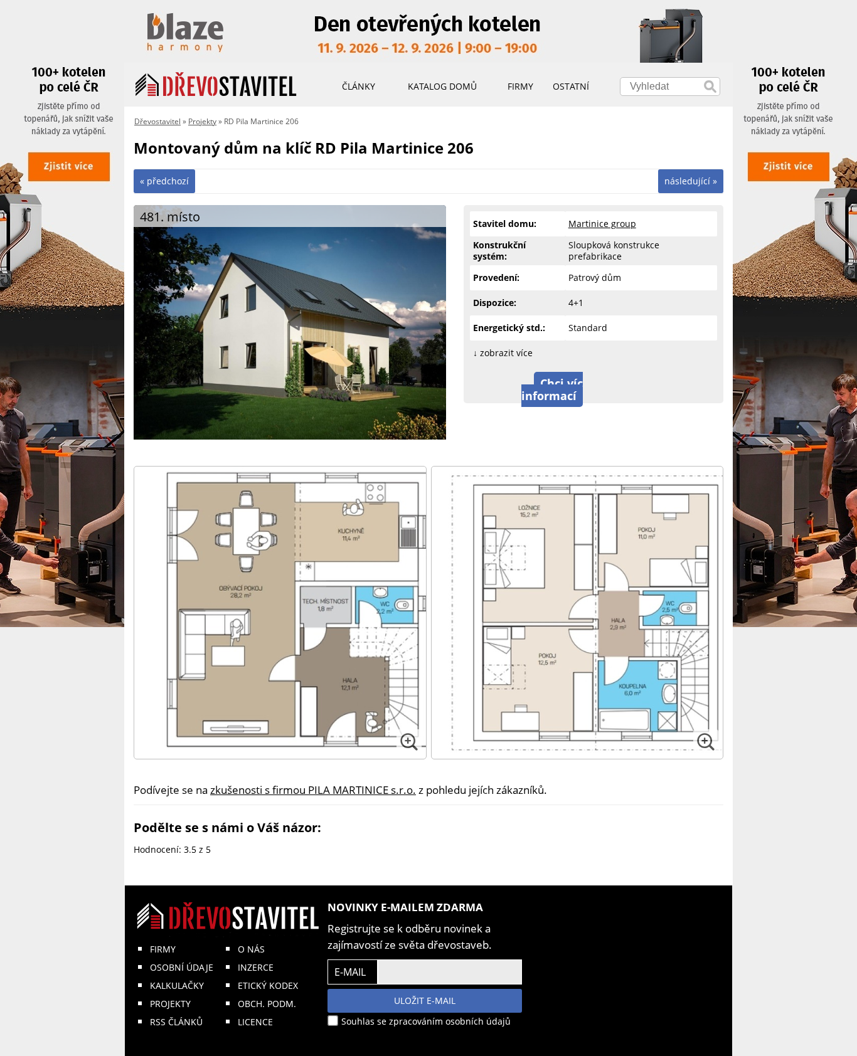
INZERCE (256, 967)
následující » (690, 181)
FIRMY (163, 949)
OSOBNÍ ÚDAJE (181, 967)
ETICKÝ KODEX (268, 985)
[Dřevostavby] (216, 85)
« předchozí (164, 181)
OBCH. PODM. (267, 1004)
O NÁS (251, 949)
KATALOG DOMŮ (442, 86)
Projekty (202, 121)
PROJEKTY (170, 1004)
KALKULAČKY (177, 985)
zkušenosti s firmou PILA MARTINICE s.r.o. (313, 790)
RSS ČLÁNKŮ (176, 1022)
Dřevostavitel (157, 121)
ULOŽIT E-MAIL (424, 1000)
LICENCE (255, 1022)
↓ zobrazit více (503, 353)
